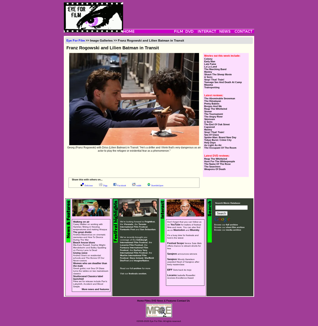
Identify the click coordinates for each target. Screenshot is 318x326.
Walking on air (81, 221)
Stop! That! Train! (214, 79)
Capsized (209, 127)
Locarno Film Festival (131, 245)
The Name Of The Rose (217, 164)
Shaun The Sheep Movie (218, 74)
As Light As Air (213, 145)
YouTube (175, 224)
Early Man (209, 61)
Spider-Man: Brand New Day (220, 137)
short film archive (235, 227)
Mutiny (208, 72)
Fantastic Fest (127, 229)
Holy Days (210, 142)
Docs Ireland (136, 258)
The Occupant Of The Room (220, 147)
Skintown (209, 119)
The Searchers (212, 166)
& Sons (208, 77)
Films (148, 300)
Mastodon (179, 230)
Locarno (172, 275)
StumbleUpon (157, 186)
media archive (233, 230)
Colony (208, 59)
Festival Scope (175, 243)
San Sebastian (148, 229)
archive (137, 268)
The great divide (82, 232)
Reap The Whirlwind (215, 109)
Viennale (128, 224)
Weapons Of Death (215, 169)
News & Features (166, 300)
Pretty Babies (211, 103)
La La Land (210, 66)
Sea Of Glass (211, 134)
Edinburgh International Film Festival (134, 241)
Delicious (89, 186)
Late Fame (210, 64)
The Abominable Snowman (219, 98)
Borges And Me (213, 106)
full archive (232, 224)
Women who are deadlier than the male (90, 264)
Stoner (208, 111)
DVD (153, 300)
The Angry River (213, 116)
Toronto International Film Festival (134, 225)
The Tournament (213, 114)
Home (140, 300)
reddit (138, 186)
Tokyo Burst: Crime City (217, 140)
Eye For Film (75, 40)
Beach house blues (84, 242)
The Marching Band (215, 69)
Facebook (121, 186)
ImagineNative (141, 260)
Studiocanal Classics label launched (88, 277)
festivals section (137, 273)
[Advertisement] (188, 12)
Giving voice (80, 253)
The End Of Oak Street (217, 124)
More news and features (95, 289)
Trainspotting (212, 87)
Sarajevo (172, 253)
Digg (105, 186)
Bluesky (194, 230)
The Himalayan (212, 101)
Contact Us (183, 300)
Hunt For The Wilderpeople (219, 161)
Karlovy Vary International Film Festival (134, 251)
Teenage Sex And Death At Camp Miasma (223, 83)
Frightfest (150, 221)
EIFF (169, 269)
